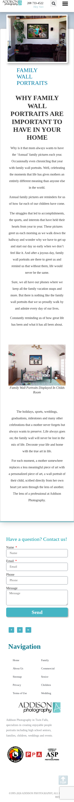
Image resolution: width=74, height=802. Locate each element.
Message (11, 588)
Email (10, 561)
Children (46, 684)
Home (16, 660)
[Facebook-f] (11, 630)
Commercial (48, 668)
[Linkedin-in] (28, 630)
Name (10, 547)
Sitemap (17, 676)
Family (45, 660)
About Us (18, 668)
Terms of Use (20, 693)
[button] (53, 3)
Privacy (17, 684)
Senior (44, 676)
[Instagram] (20, 630)
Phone (10, 574)
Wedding (46, 693)
